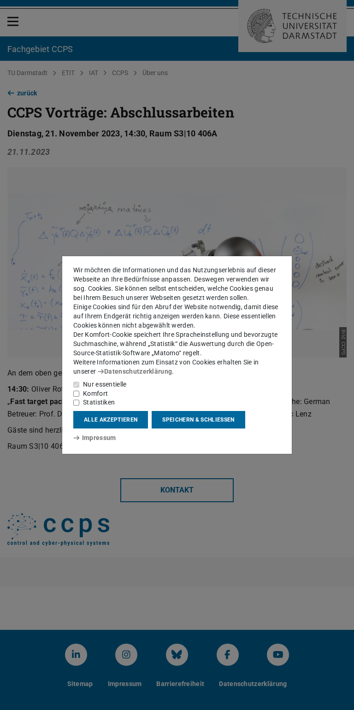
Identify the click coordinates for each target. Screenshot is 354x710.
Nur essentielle (105, 384)
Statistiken (99, 402)
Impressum (99, 437)
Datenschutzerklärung (138, 371)
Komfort (95, 393)
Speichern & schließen (198, 420)
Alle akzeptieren (110, 420)
